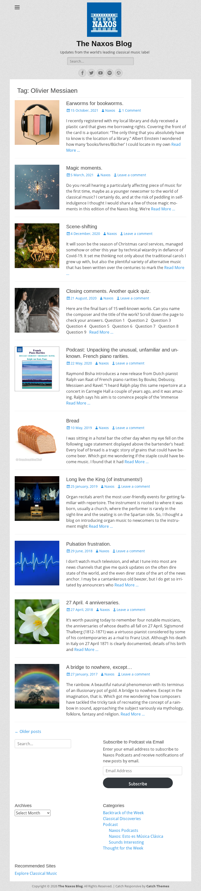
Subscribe (138, 783)
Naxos (110, 110)
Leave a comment (131, 175)
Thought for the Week (123, 848)
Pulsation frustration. (88, 544)
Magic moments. (84, 168)
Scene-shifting (81, 226)
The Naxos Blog (104, 44)
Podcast (110, 824)
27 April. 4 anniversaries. (93, 602)
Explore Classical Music (36, 873)
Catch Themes (157, 886)
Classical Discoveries (122, 818)
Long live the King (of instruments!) (104, 479)
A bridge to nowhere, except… (99, 667)
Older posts (28, 731)
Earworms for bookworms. (95, 103)
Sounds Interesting (126, 842)
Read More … (163, 209)
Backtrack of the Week (123, 812)
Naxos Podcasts (123, 830)
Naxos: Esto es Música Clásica (136, 836)
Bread (72, 420)
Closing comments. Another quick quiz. (108, 291)
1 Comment (131, 110)
